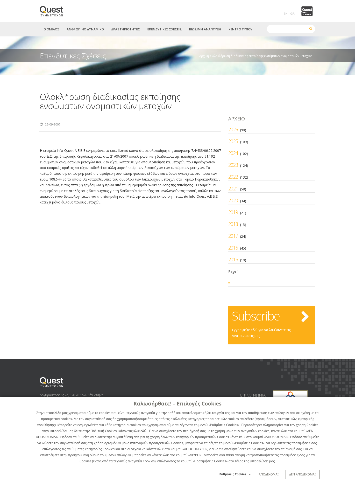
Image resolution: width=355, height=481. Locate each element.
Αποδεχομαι (268, 474)
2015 (233, 259)
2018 (233, 224)
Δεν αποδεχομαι (302, 474)
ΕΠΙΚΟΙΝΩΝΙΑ (253, 395)
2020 (233, 200)
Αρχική (204, 56)
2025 (233, 141)
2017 (233, 236)
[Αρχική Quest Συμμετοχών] (54, 9)
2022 (233, 177)
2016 (233, 247)
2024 (233, 153)
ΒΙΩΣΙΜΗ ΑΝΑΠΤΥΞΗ (205, 29)
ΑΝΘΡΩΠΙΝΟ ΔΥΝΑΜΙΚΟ (85, 29)
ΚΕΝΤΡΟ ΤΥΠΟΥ (240, 29)
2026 (233, 129)
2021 (233, 188)
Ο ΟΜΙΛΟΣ (51, 29)
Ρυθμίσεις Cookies (233, 474)
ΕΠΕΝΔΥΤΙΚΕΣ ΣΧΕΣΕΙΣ (164, 29)
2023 (233, 165)
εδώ (144, 431)
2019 (233, 212)
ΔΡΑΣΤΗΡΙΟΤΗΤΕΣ (125, 29)
